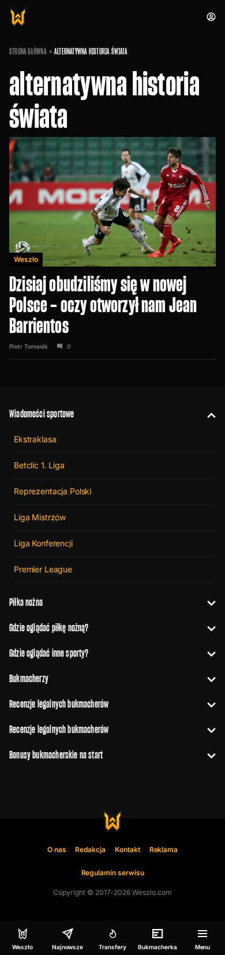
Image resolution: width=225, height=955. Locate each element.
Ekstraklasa (35, 439)
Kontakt (127, 849)
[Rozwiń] (207, 414)
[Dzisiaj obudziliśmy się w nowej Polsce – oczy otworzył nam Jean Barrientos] (112, 248)
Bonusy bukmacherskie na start (56, 754)
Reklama (163, 849)
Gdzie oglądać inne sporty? (49, 653)
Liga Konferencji (43, 543)
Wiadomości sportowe (41, 413)
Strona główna (28, 51)
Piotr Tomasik (28, 346)
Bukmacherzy (28, 678)
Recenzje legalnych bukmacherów (58, 703)
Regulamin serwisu (112, 872)
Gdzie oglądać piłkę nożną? (49, 627)
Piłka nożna (26, 602)
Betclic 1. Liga (39, 465)
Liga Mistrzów (40, 517)
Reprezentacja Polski (52, 491)
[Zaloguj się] (211, 17)
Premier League (43, 569)
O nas (56, 849)
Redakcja (90, 849)
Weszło (26, 259)
